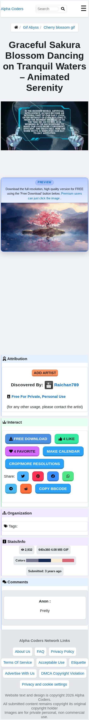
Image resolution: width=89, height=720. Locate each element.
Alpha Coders (12, 9)
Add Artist (45, 373)
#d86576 (68, 560)
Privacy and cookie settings (44, 684)
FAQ (40, 652)
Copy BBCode (53, 489)
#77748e (32, 560)
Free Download (30, 439)
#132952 (44, 560)
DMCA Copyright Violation (62, 673)
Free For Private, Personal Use (39, 397)
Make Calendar (63, 451)
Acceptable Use (51, 662)
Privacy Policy (62, 652)
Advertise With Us (20, 673)
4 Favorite (24, 451)
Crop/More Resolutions (34, 464)
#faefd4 (56, 560)
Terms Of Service (17, 662)
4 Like (68, 439)
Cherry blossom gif (59, 27)
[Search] (62, 9)
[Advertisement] (44, 302)
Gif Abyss (31, 27)
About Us (22, 652)
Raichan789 (66, 384)
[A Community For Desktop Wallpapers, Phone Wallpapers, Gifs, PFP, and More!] (16, 27)
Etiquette (78, 662)
